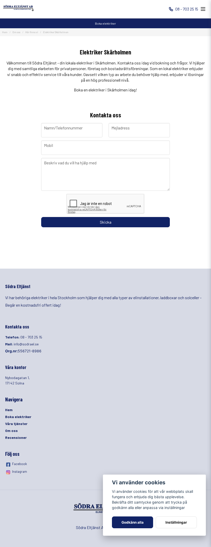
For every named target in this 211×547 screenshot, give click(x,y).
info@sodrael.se (26, 344)
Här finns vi (31, 32)
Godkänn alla (132, 522)
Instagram (19, 471)
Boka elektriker (105, 23)
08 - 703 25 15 (186, 8)
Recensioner (16, 437)
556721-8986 (29, 351)
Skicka (105, 222)
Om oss (16, 32)
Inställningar (176, 522)
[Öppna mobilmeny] (203, 9)
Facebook (19, 464)
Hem (4, 32)
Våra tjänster (16, 423)
